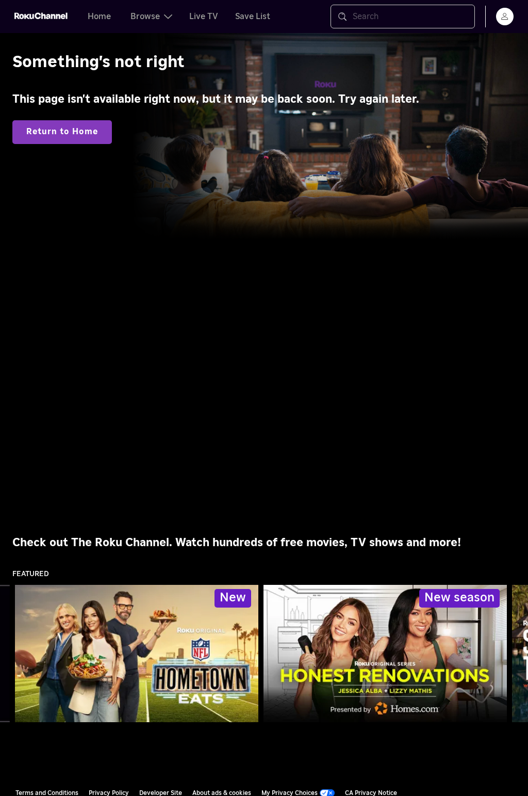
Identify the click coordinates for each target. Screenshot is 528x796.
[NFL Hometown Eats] (136, 653)
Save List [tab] (252, 16)
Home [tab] (99, 16)
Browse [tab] (145, 16)
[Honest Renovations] (385, 653)
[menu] (505, 16)
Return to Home (62, 132)
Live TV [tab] (203, 16)
